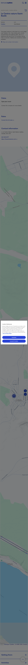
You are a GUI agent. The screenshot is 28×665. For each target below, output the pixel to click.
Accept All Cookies (14, 341)
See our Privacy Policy (7, 333)
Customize (14, 337)
